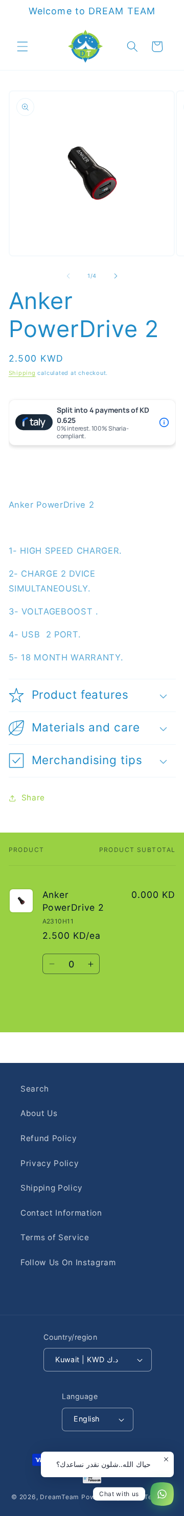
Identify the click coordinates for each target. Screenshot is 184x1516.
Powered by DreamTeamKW (127, 1497)
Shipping (22, 372)
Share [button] (33, 797)
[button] (22, 46)
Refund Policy (48, 1138)
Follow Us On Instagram (68, 1262)
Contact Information (61, 1213)
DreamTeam (59, 1497)
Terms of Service (54, 1237)
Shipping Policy (51, 1188)
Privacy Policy (49, 1163)
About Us (38, 1113)
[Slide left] (68, 276)
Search (34, 1089)
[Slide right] (115, 276)
